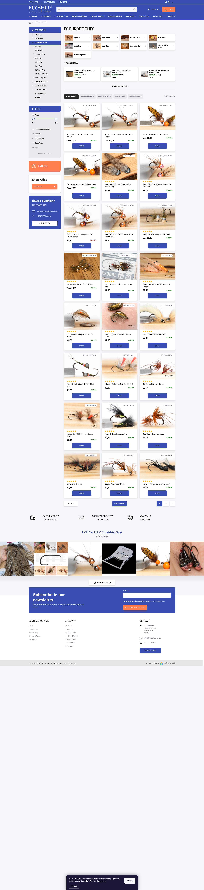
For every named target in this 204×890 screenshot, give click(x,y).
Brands (38, 97)
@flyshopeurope (102, 536)
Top (72, 503)
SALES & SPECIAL (41, 85)
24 (173, 504)
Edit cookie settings (69, 663)
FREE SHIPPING (34, 2)
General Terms (33, 629)
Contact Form (150, 650)
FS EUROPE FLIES (41, 42)
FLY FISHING (39, 38)
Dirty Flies (38, 62)
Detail (81, 146)
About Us (32, 626)
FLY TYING (38, 34)
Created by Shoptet (152, 663)
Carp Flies (38, 66)
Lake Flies (38, 58)
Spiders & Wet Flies (41, 74)
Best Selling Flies (40, 78)
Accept (129, 881)
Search (134, 9)
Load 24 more (119, 503)
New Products (49, 2)
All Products (40, 93)
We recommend (71, 96)
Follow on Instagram (104, 582)
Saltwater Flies (40, 70)
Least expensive (87, 96)
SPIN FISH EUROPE (41, 82)
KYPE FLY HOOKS (41, 89)
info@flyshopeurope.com (47, 211)
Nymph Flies (39, 50)
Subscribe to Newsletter (135, 608)
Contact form (44, 223)
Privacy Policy (160, 601)
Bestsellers (120, 96)
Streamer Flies (40, 54)
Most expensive (104, 96)
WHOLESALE (69, 646)
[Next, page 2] (166, 503)
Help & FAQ (63, 2)
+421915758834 (44, 216)
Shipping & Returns (35, 636)
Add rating (38, 187)
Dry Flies (38, 46)
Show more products (119, 86)
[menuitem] (34, 16)
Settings (74, 886)
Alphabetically (135, 96)
